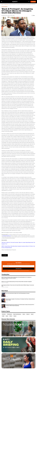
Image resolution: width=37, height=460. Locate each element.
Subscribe (33, 1)
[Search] (29, 1)
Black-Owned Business (17, 314)
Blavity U (28, 314)
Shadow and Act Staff (6, 15)
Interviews (4, 314)
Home (2, 4)
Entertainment (6, 4)
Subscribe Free (18, 268)
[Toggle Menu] (1, 1)
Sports (32, 314)
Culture (24, 314)
